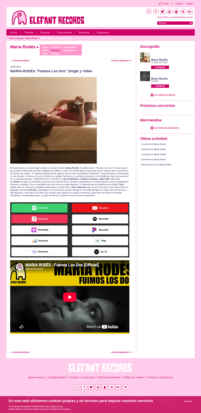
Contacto (74, 377)
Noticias (84, 32)
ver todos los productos (166, 128)
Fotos (45, 53)
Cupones (103, 32)
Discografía (69, 47)
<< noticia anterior (20, 60)
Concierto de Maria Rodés (153, 144)
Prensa (54, 53)
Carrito (165, 3)
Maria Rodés (32, 38)
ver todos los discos (164, 95)
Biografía (56, 47)
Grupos (45, 32)
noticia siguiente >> (121, 60)
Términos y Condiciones (160, 377)
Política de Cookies (60, 409)
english (189, 3)
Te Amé (154, 81)
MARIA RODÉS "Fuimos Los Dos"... (57, 38)
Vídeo (45, 50)
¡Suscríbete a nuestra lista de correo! (175, 17)
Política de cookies (134, 377)
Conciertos (64, 32)
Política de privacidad (108, 377)
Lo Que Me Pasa (159, 62)
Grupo (45, 47)
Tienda (28, 32)
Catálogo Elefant (57, 377)
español (179, 3)
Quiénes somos (36, 377)
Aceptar (188, 401)
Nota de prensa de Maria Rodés (156, 164)
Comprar (160, 67)
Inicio (13, 32)
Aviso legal (88, 377)
